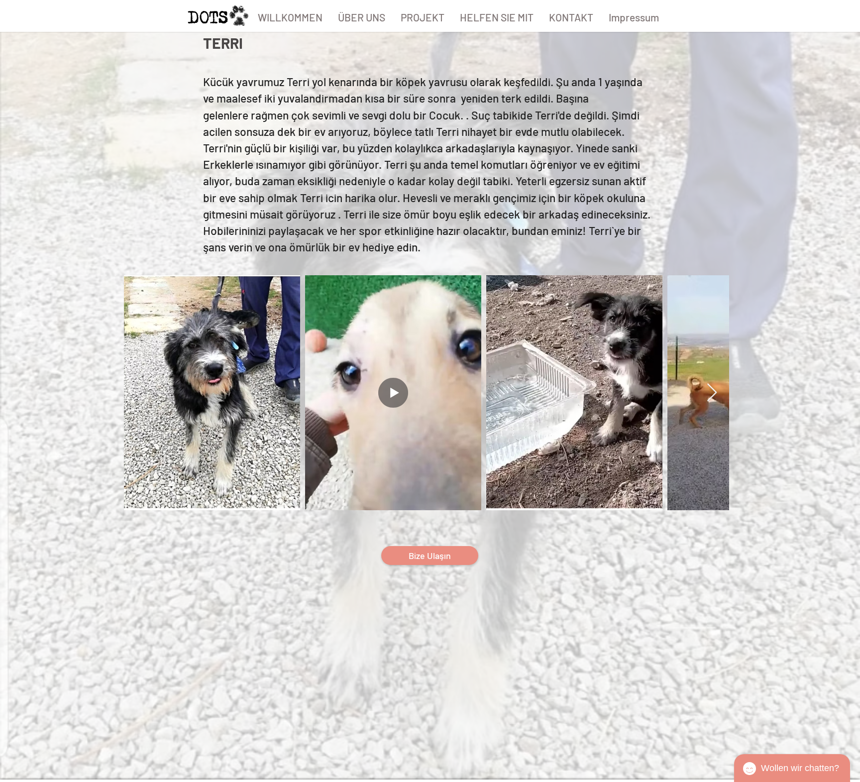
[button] (422, 17)
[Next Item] (712, 393)
